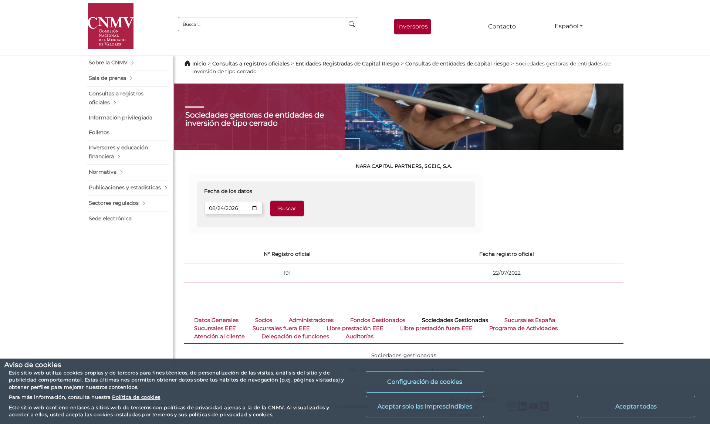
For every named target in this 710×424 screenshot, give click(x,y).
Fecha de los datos (228, 191)
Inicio (199, 63)
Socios (263, 320)
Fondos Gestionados (377, 320)
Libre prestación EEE (355, 328)
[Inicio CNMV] (111, 26)
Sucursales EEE (215, 328)
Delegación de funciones (295, 336)
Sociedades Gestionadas (455, 320)
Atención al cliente (219, 336)
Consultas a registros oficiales (251, 63)
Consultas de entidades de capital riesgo (457, 63)
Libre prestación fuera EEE (436, 328)
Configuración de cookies (424, 381)
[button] (128, 62)
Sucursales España (529, 320)
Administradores (311, 320)
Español (566, 26)
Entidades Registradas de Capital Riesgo (347, 63)
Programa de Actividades (523, 328)
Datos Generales (216, 320)
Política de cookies (136, 397)
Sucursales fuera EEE (281, 328)
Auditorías (359, 336)
